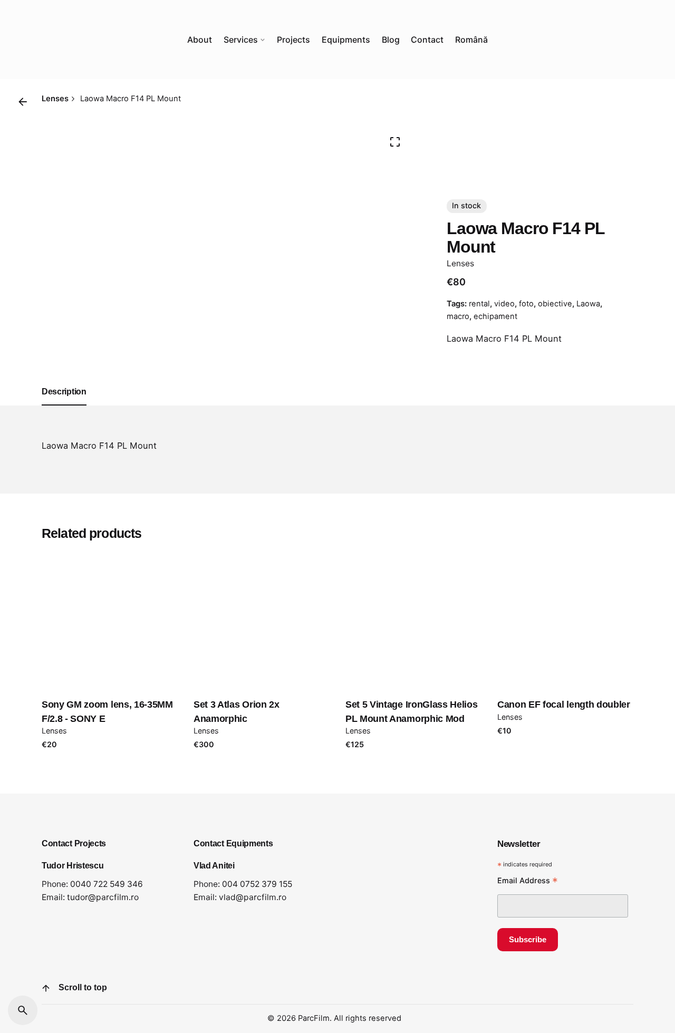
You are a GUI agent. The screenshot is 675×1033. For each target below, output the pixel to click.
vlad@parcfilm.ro (252, 897)
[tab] (64, 405)
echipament (495, 316)
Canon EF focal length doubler (563, 704)
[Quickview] (64, 572)
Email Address (527, 882)
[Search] (22, 1010)
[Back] (22, 102)
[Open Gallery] (395, 142)
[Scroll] (46, 988)
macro (458, 316)
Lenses (460, 263)
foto (526, 303)
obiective (555, 303)
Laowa (588, 303)
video (504, 303)
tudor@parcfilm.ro (103, 897)
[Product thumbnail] (110, 619)
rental (479, 303)
